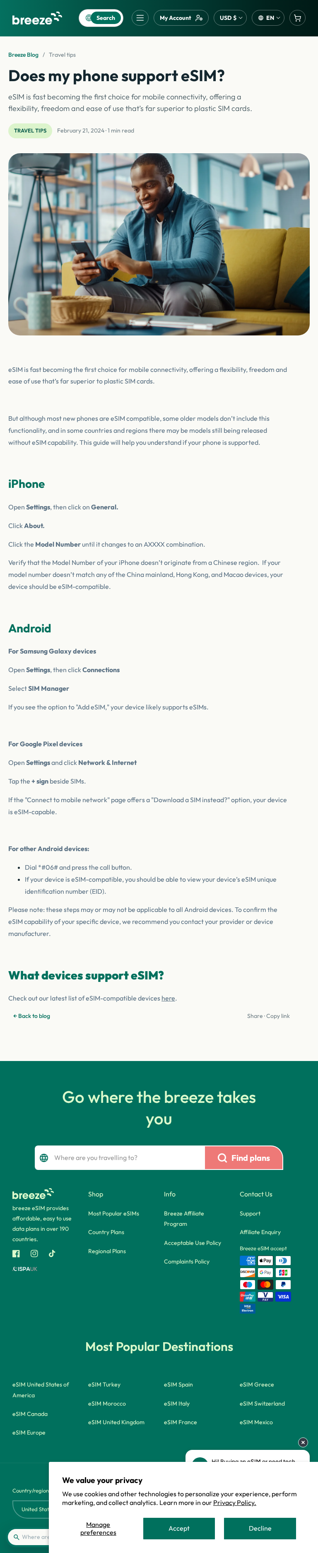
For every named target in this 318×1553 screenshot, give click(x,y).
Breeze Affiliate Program (184, 1218)
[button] (140, 18)
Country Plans (106, 1232)
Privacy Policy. (234, 1502)
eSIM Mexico (256, 1422)
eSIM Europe (29, 1432)
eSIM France (180, 1422)
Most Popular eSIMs (113, 1213)
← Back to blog (31, 1016)
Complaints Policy (187, 1261)
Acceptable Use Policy (192, 1243)
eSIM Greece (257, 1384)
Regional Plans (107, 1251)
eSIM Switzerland (262, 1403)
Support (250, 1213)
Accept (179, 1528)
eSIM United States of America (40, 1390)
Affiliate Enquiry (260, 1232)
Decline (260, 1528)
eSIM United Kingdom (116, 1422)
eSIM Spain (178, 1384)
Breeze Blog (23, 54)
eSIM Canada (30, 1414)
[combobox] (118, 1157)
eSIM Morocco (107, 1403)
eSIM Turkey (104, 1384)
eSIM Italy (177, 1403)
